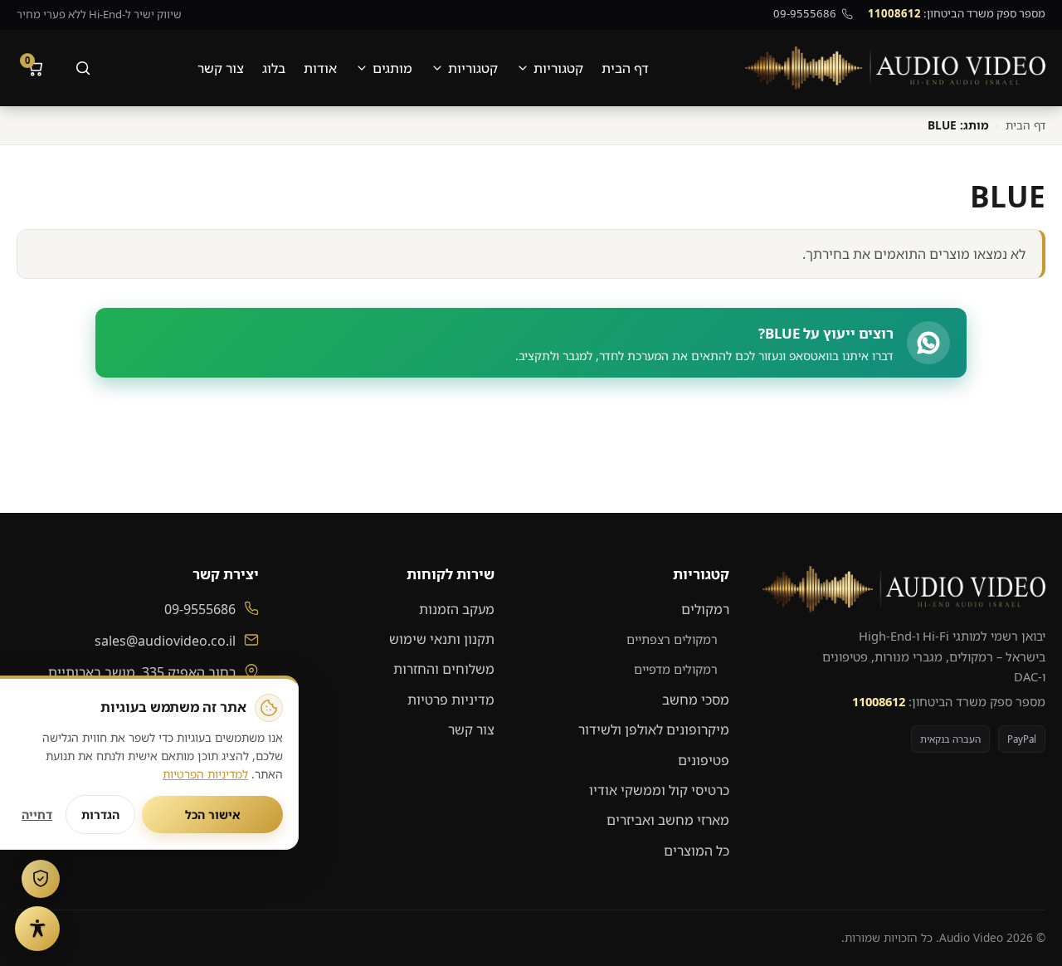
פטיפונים (703, 760)
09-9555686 (804, 13)
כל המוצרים (696, 851)
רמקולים (705, 609)
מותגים (392, 68)
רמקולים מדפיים (676, 669)
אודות (320, 68)
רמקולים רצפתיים (672, 639)
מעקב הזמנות (456, 609)
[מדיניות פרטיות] (41, 879)
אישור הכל (213, 814)
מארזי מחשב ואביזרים (668, 820)
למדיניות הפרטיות (205, 774)
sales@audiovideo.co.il (165, 641)
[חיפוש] (83, 68)
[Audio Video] (895, 68)
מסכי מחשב (695, 699)
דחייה (37, 814)
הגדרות (100, 814)
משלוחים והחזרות (443, 669)
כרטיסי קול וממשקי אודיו (659, 790)
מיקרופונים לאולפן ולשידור (653, 729)
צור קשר (220, 68)
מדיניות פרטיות (450, 699)
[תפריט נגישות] (37, 928)
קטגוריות (558, 68)
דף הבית (625, 68)
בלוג (273, 68)
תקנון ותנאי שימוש (441, 639)
